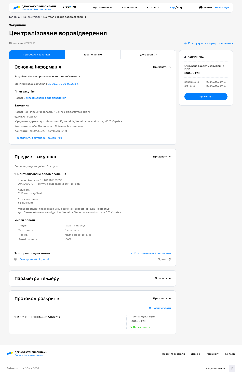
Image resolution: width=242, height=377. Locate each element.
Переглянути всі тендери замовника (38, 138)
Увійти (207, 7)
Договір (195, 354)
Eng (179, 7)
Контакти (153, 7)
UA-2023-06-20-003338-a (63, 83)
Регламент (212, 354)
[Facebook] (232, 368)
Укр (172, 7)
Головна (14, 16)
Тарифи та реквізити (173, 354)
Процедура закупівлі (37, 54)
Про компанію (102, 7)
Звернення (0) (92, 54)
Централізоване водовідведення (45, 97)
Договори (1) (148, 54)
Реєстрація (222, 7)
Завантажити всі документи (152, 253)
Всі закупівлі (31, 16)
